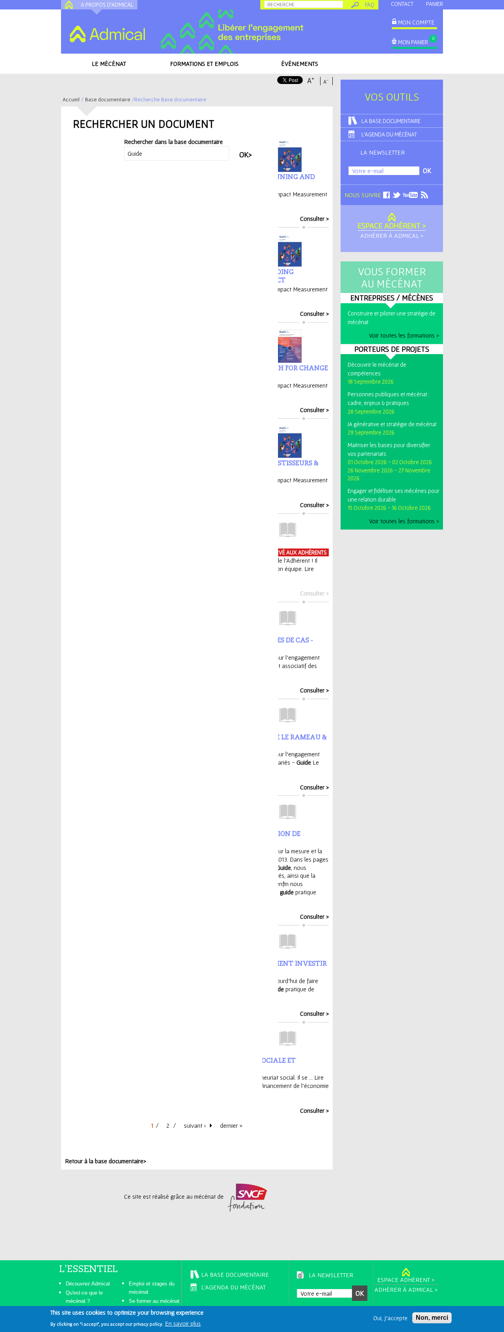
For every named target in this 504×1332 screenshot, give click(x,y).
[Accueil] (107, 34)
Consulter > (314, 218)
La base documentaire (391, 121)
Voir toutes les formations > (404, 335)
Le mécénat (109, 63)
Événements (299, 63)
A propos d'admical (107, 4)
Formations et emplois (204, 63)
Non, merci (432, 1317)
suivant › (195, 1125)
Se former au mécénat (154, 1301)
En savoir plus (183, 1323)
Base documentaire (107, 99)
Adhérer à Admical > (391, 235)
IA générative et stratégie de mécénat (392, 424)
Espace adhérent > (392, 225)
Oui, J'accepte (390, 1317)
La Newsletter (382, 152)
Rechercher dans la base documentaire (173, 141)
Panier (434, 3)
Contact (402, 3)
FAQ (369, 4)
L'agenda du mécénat (389, 134)
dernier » (231, 1125)
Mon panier (413, 42)
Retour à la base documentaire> (105, 1160)
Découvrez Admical (88, 1284)
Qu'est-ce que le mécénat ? (84, 1297)
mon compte (416, 22)
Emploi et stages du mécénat (151, 1288)
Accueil (71, 99)
